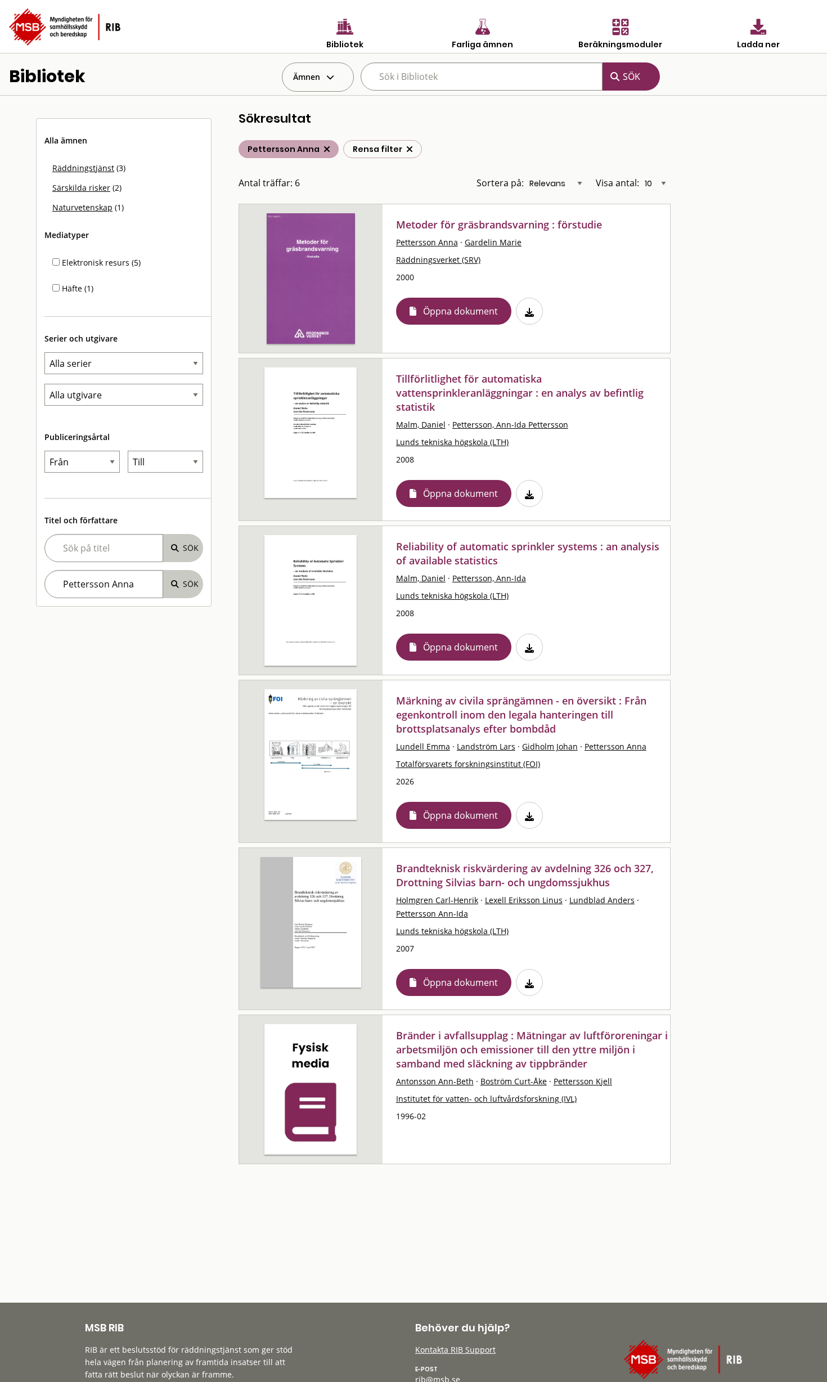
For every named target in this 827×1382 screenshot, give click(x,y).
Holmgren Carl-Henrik (437, 900)
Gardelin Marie (493, 242)
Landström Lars (486, 746)
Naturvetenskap (82, 207)
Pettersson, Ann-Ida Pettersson (510, 424)
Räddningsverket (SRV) (438, 259)
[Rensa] (409, 149)
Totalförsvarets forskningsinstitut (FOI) (468, 764)
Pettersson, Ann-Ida (489, 578)
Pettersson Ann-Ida (432, 913)
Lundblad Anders (602, 900)
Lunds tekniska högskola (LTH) (452, 442)
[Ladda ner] (529, 311)
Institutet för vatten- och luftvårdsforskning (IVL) (486, 1098)
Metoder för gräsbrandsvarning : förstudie (499, 224)
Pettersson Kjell (583, 1081)
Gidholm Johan (550, 746)
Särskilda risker (81, 187)
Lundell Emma (423, 746)
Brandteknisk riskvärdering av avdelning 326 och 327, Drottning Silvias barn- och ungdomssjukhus (525, 875)
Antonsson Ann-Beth (435, 1081)
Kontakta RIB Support (455, 1349)
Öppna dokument (460, 311)
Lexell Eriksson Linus (524, 900)
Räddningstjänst (83, 168)
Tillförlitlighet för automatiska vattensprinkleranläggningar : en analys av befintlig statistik (520, 393)
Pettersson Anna (427, 242)
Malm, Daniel (421, 424)
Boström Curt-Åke (513, 1081)
